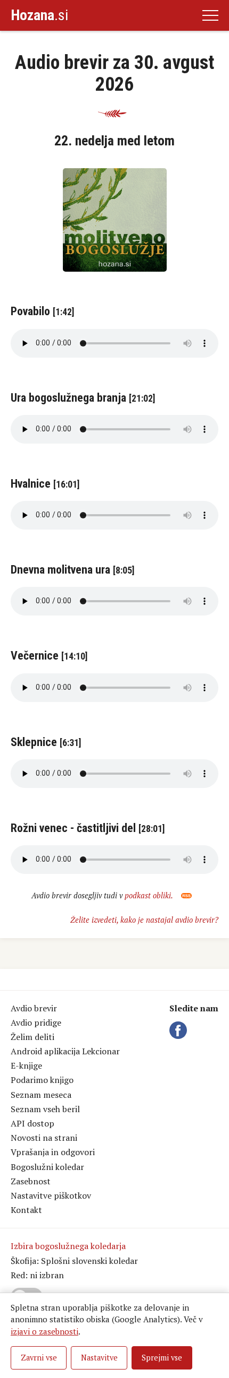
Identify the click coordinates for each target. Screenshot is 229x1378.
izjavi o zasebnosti (44, 1331)
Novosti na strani (44, 1137)
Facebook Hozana (180, 1030)
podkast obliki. (150, 895)
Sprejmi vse (162, 1358)
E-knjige (26, 1065)
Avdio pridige (36, 1022)
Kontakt (26, 1210)
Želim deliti (32, 1037)
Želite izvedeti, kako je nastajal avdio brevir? (144, 920)
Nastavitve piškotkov (51, 1195)
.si (39, 15)
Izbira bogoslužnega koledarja (68, 1246)
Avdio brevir (34, 1008)
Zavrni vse (39, 1358)
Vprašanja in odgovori (53, 1152)
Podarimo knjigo (42, 1080)
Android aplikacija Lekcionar (65, 1051)
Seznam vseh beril (45, 1109)
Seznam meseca (41, 1094)
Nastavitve (99, 1358)
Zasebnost (31, 1181)
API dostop (32, 1123)
